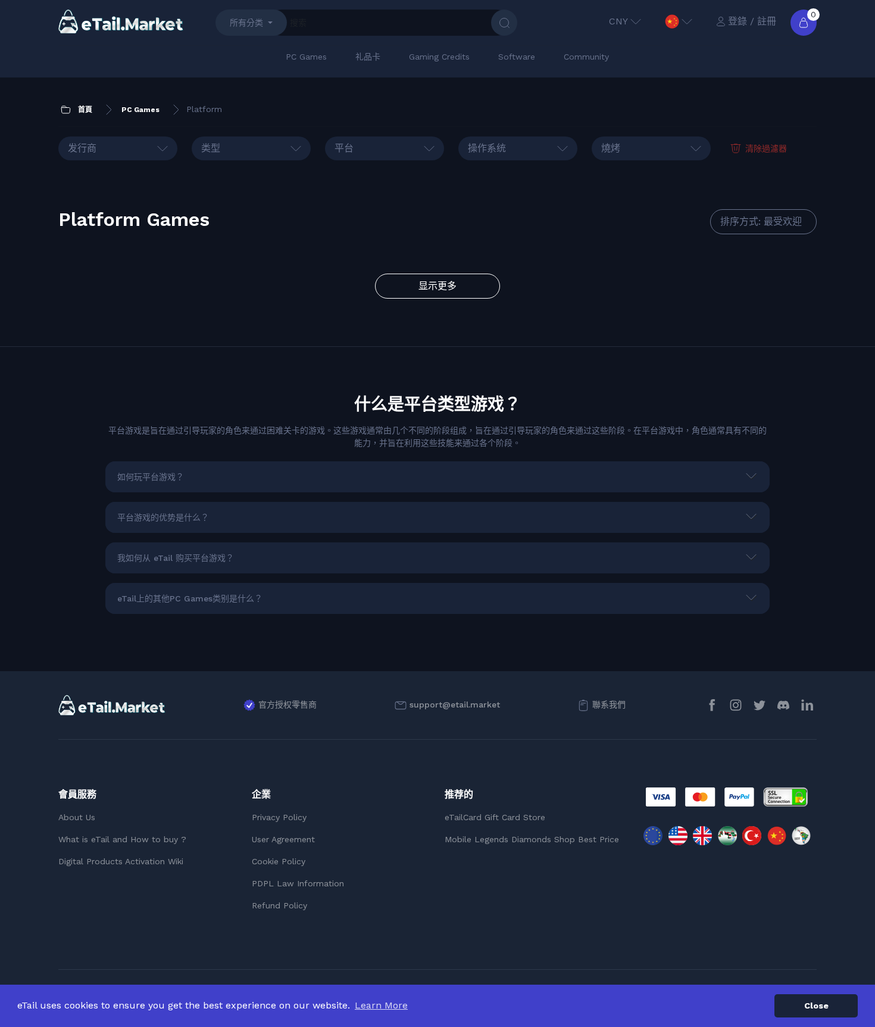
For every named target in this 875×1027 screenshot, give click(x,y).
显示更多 (437, 285)
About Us (76, 817)
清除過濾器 (766, 148)
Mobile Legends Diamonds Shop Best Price (532, 839)
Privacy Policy (279, 817)
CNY (618, 21)
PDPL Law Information (298, 883)
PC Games (306, 56)
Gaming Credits (439, 56)
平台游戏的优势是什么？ (163, 517)
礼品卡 (367, 56)
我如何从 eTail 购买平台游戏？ (175, 558)
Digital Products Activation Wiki (120, 861)
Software (516, 56)
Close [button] (816, 1005)
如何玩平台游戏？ (150, 477)
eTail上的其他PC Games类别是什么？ (189, 598)
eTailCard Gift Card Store (495, 817)
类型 (210, 148)
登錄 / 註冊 (752, 21)
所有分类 (246, 22)
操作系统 (487, 148)
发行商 (82, 148)
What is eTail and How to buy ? (122, 839)
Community (586, 56)
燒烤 (610, 148)
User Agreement (283, 839)
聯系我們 (609, 704)
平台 (344, 148)
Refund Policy (279, 905)
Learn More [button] (381, 1005)
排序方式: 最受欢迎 (761, 221)
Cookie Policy (278, 861)
